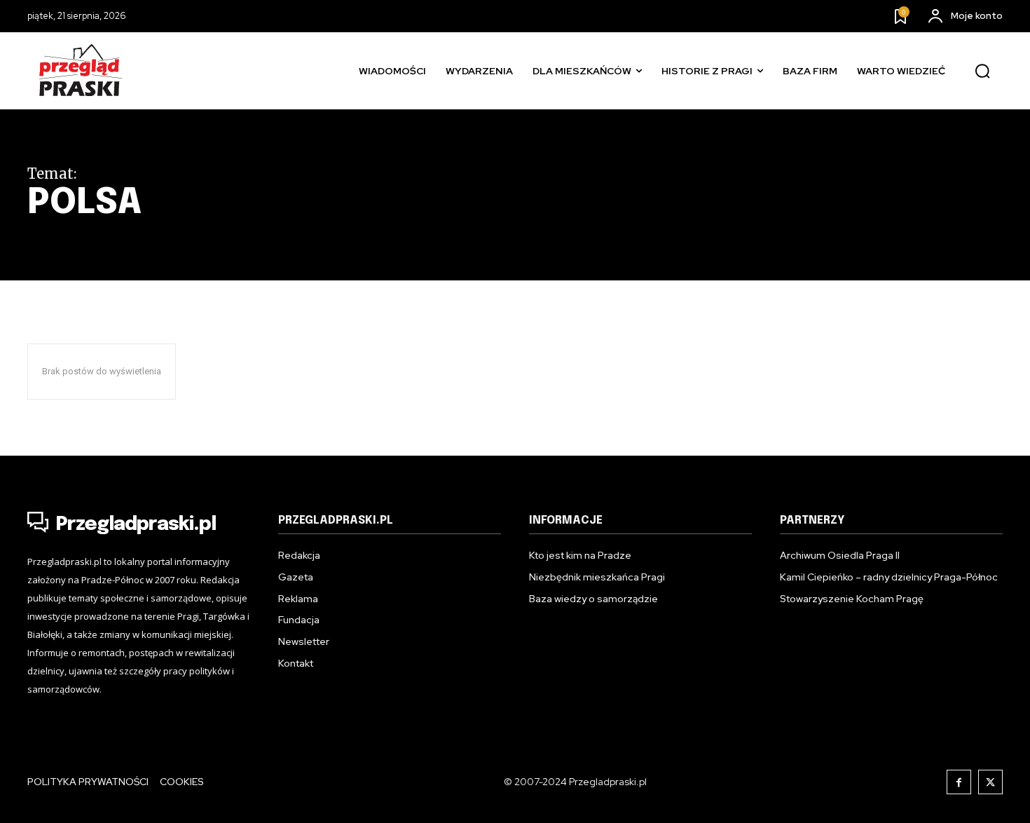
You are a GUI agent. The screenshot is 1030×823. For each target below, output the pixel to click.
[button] (982, 71)
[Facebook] (959, 782)
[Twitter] (990, 782)
